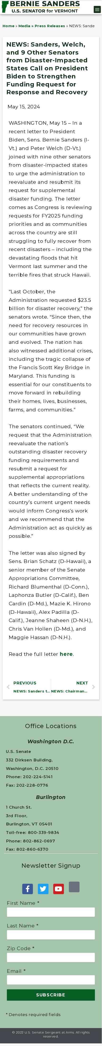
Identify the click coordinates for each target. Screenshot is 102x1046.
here (66, 654)
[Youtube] (58, 889)
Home (9, 26)
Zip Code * (21, 948)
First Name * (23, 903)
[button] (97, 9)
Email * (16, 971)
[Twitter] (43, 889)
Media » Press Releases (41, 26)
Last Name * (23, 926)
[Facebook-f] (27, 889)
